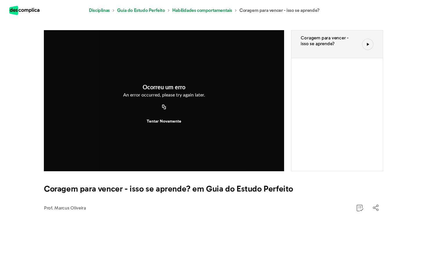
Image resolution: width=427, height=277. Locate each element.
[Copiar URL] (164, 107)
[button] (376, 208)
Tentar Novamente (164, 121)
